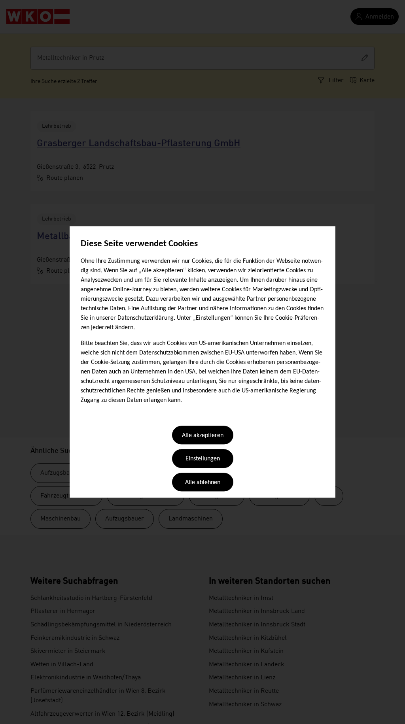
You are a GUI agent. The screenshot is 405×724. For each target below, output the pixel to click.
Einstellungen (202, 459)
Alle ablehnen (202, 482)
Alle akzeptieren (202, 435)
